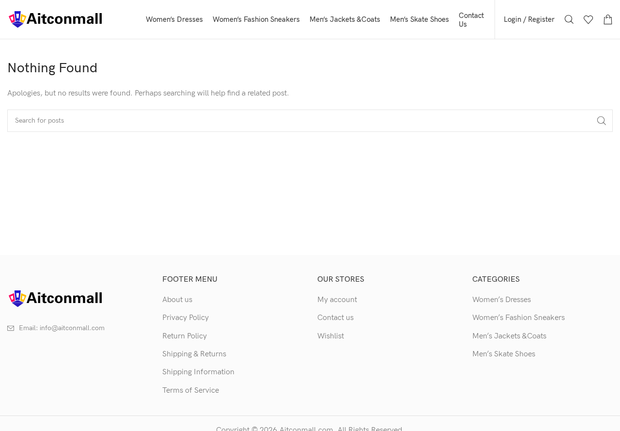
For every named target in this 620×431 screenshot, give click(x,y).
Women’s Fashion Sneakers (518, 317)
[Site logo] (55, 19)
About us (177, 299)
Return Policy (184, 336)
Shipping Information (198, 372)
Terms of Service (190, 390)
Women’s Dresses (501, 299)
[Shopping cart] (608, 19)
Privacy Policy (185, 317)
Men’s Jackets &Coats (509, 336)
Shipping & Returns (194, 354)
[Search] (569, 19)
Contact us (335, 317)
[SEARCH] (601, 121)
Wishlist (330, 336)
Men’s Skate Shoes (503, 354)
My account (337, 299)
